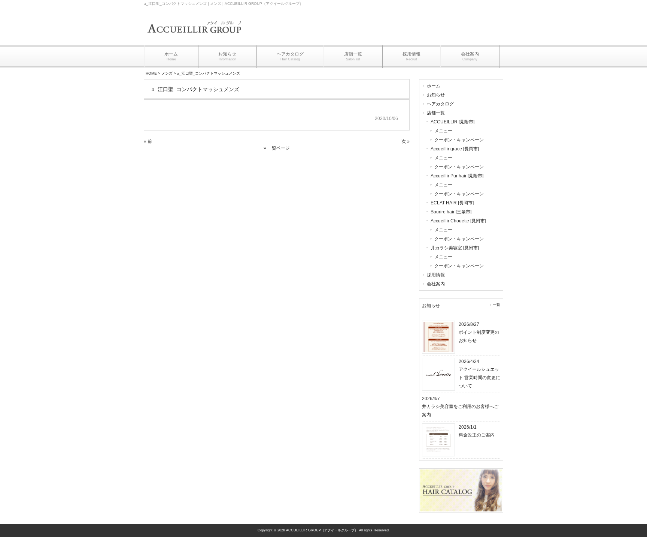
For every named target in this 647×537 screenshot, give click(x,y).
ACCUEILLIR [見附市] (452, 121)
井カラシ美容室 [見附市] (455, 247)
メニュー (443, 131)
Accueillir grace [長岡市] (455, 149)
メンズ (167, 73)
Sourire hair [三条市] (451, 211)
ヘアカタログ (440, 103)
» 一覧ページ (277, 148)
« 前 (148, 141)
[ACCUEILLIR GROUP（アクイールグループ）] (194, 38)
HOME (151, 73)
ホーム (433, 85)
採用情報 (436, 275)
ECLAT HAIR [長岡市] (452, 203)
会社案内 (436, 283)
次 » (405, 141)
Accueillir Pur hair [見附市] (457, 175)
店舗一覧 (436, 113)
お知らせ (436, 95)
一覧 (496, 305)
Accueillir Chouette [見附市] (458, 221)
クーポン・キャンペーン (459, 139)
